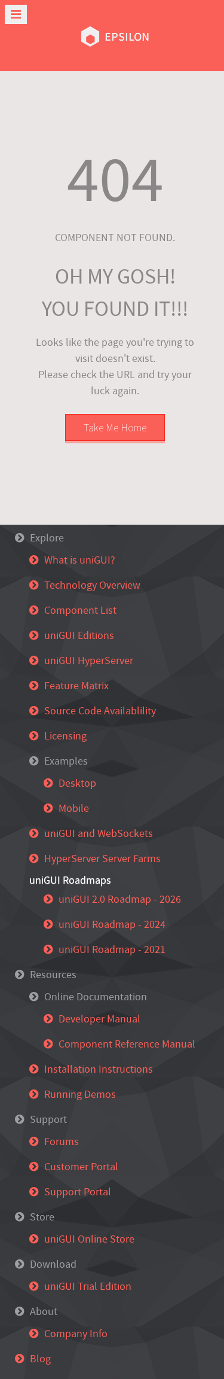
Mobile (74, 808)
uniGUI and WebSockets (98, 834)
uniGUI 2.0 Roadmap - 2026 (120, 899)
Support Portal (77, 1192)
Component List (80, 610)
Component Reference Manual (127, 1044)
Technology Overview (92, 585)
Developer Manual (99, 1019)
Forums (61, 1142)
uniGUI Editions (79, 636)
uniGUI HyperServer (88, 661)
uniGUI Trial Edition (87, 1286)
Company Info (76, 1334)
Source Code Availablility (100, 711)
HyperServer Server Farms (102, 859)
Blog (40, 1359)
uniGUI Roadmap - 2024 (112, 924)
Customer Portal (81, 1167)
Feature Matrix (76, 686)
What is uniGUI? (79, 560)
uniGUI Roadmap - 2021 (112, 950)
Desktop (77, 783)
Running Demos (80, 1094)
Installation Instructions (98, 1069)
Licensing (65, 736)
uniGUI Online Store (89, 1239)
